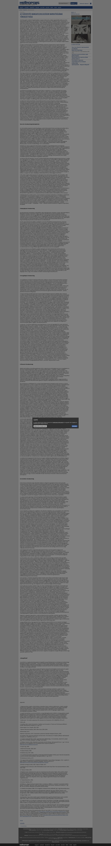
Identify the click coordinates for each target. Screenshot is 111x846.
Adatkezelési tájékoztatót (58, 422)
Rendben (74, 426)
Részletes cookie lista (40, 426)
